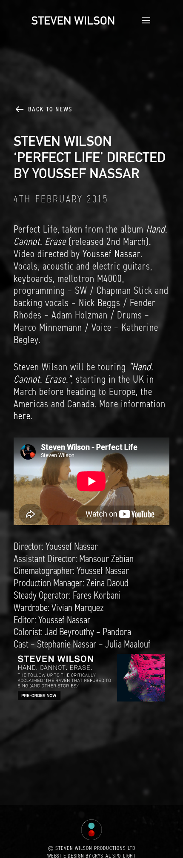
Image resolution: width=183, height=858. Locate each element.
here (22, 416)
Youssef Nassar (111, 254)
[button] (143, 20)
